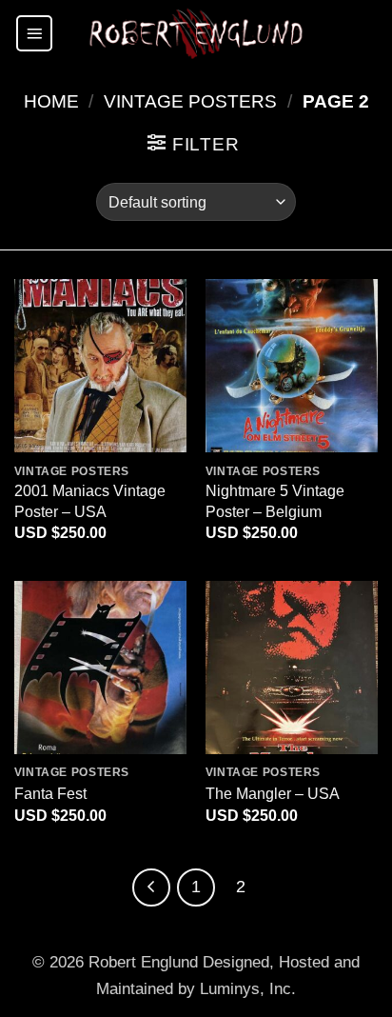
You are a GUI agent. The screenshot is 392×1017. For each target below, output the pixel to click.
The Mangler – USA (273, 793)
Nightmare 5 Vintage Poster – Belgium (275, 500)
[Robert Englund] (196, 33)
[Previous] (151, 887)
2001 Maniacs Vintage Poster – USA (90, 500)
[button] (34, 33)
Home (51, 101)
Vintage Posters (190, 101)
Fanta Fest (50, 793)
